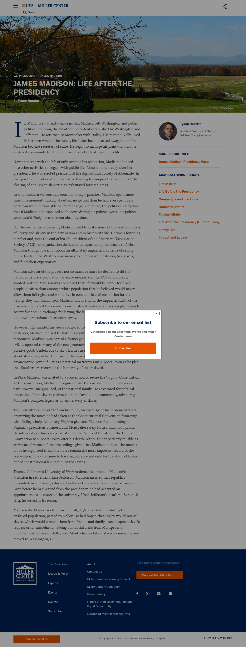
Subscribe (123, 348)
